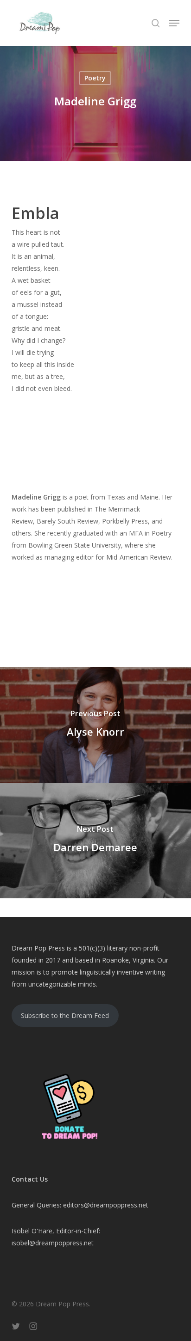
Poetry (95, 77)
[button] (174, 23)
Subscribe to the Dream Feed (65, 1015)
